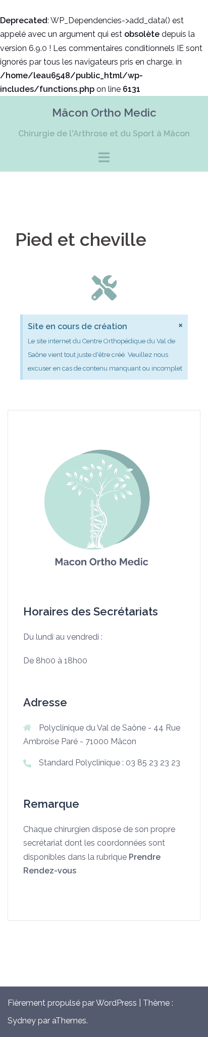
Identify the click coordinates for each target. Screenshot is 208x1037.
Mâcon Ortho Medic (104, 112)
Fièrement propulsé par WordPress (72, 1003)
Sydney (22, 1020)
